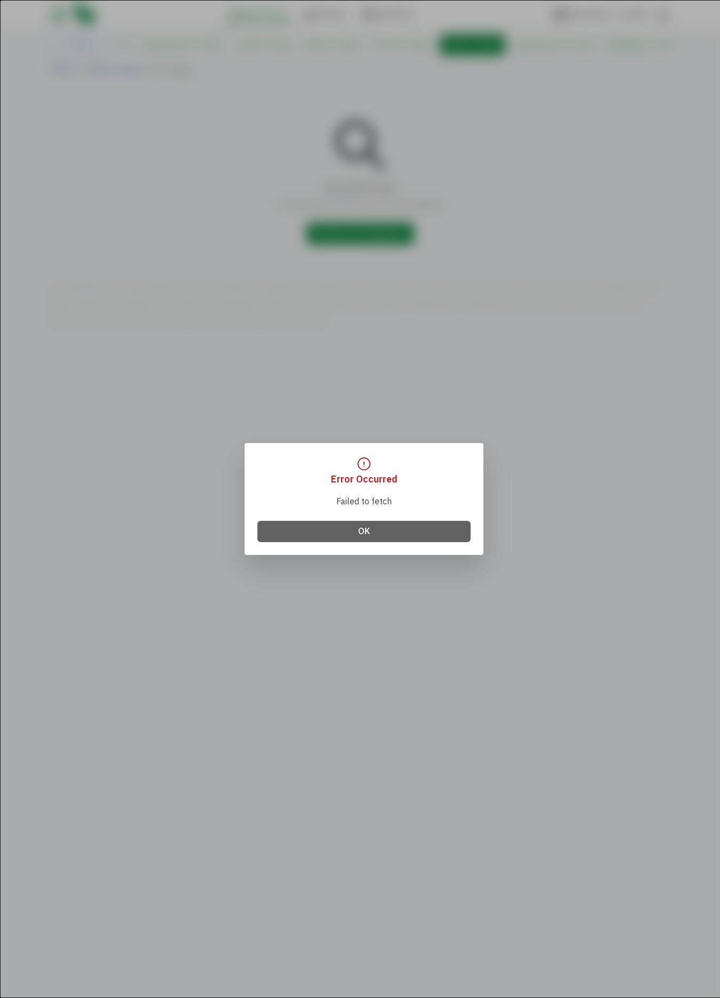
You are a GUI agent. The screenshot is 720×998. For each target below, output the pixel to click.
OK (364, 531)
